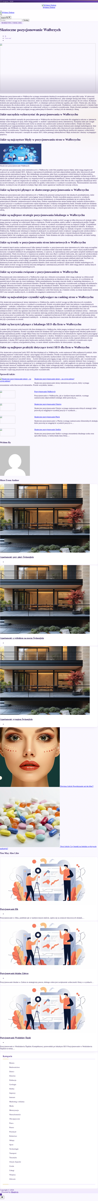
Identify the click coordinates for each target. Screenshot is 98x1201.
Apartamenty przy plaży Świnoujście (17, 557)
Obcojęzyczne (14, 1119)
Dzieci (11, 1072)
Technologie (14, 1149)
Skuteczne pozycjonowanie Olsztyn (47, 404)
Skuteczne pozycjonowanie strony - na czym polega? (54, 379)
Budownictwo (14, 1067)
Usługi (11, 1170)
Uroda (11, 1166)
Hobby (11, 1089)
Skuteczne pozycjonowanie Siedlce (47, 430)
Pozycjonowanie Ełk (9, 909)
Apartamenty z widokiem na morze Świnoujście (22, 638)
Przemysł (12, 1132)
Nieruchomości (15, 1115)
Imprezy (12, 1093)
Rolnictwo (13, 1136)
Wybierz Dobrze (49, 7)
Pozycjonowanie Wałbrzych (44, 392)
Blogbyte (14, 1192)
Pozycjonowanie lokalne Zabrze (14, 973)
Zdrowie (12, 1179)
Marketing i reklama (12, 23)
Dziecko (12, 1076)
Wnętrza (12, 1175)
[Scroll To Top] (1, 1194)
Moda (11, 1106)
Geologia (12, 1084)
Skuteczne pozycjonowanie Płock (47, 417)
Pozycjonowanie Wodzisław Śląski (15, 1037)
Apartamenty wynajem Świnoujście (16, 719)
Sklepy (11, 1140)
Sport (11, 1145)
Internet (12, 1097)
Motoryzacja (14, 1110)
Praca (11, 1123)
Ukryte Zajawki (15, 1162)
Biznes (11, 1063)
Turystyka (13, 1157)
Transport (12, 1153)
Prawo (11, 1127)
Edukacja (12, 1080)
